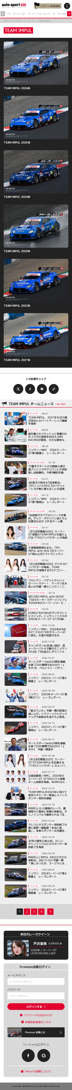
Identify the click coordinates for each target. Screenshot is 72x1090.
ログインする (34, 1006)
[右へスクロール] (69, 13)
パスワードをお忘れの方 (38, 1015)
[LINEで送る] (42, 389)
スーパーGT (19, 13)
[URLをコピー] (54, 389)
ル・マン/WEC (60, 13)
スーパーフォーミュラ (39, 13)
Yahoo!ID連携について (38, 1071)
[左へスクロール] (3, 13)
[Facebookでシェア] (30, 389)
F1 (9, 13)
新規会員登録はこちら (38, 1022)
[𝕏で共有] (18, 389)
